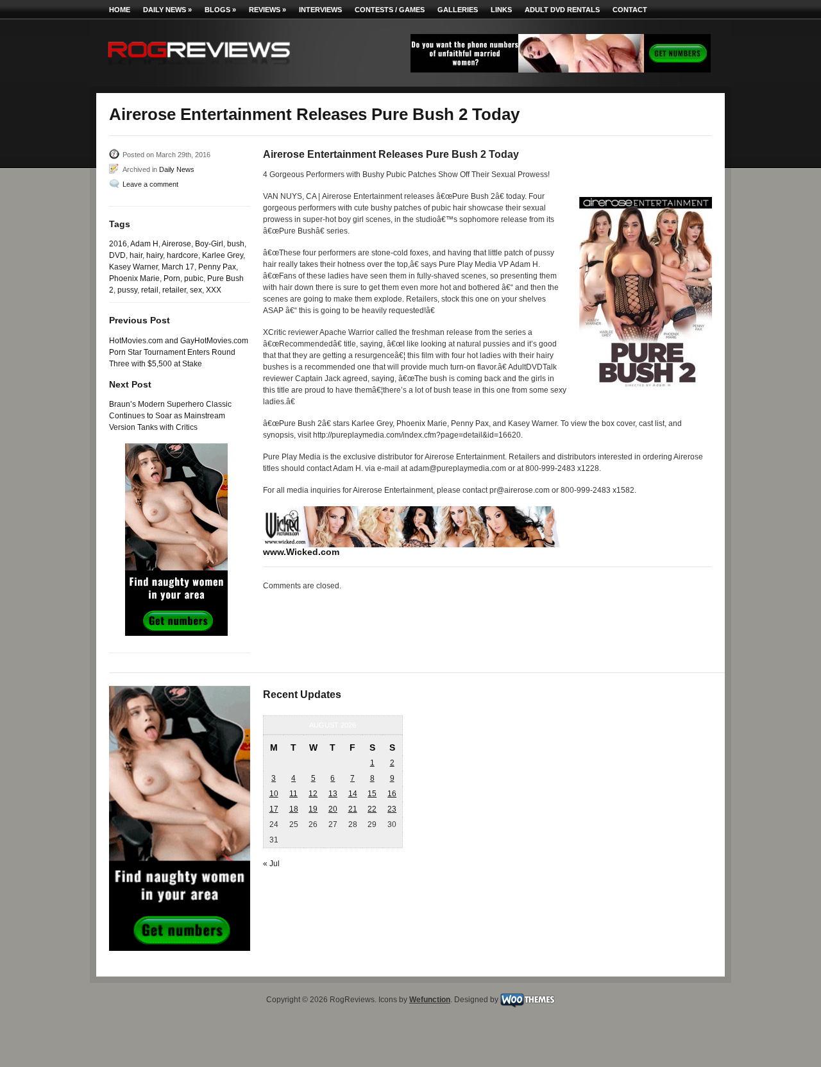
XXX (213, 290)
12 (313, 793)
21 (352, 809)
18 (293, 809)
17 (273, 809)
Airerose (176, 243)
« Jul (271, 863)
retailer (174, 290)
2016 (118, 243)
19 (313, 809)
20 (332, 809)
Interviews (320, 9)
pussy (127, 290)
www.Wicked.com (301, 552)
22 (372, 809)
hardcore (182, 255)
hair (136, 255)
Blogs (220, 9)
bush (235, 243)
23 (391, 809)
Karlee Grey (222, 255)
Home (119, 9)
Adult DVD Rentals (562, 9)
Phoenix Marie (134, 278)
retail (149, 290)
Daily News (167, 9)
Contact (630, 9)
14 (352, 793)
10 (273, 793)
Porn (172, 278)
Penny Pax (217, 266)
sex (196, 290)
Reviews (267, 9)
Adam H (144, 243)
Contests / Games (390, 9)
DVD (117, 255)
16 (391, 793)
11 (293, 793)
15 (372, 793)
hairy (154, 255)
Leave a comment (150, 184)
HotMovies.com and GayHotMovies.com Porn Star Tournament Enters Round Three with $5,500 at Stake (178, 352)
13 (332, 793)
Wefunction (429, 999)
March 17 (178, 266)
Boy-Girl (209, 243)
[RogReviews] (199, 68)
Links (501, 9)
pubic (193, 278)
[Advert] (560, 69)
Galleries (457, 9)
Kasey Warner (133, 266)
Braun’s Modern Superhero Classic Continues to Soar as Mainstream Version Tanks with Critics (170, 416)
